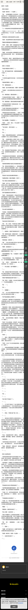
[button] (14, 590)
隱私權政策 (20, 603)
